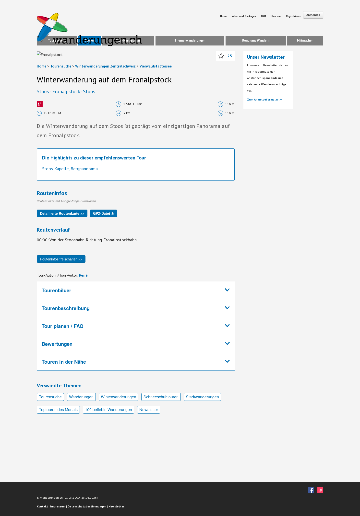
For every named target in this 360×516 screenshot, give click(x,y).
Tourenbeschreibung (66, 308)
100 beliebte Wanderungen (108, 409)
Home (223, 16)
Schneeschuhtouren (161, 397)
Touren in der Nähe (64, 361)
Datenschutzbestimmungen (87, 506)
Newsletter (148, 409)
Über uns (276, 16)
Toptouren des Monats (58, 409)
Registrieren (293, 16)
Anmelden (313, 15)
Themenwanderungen (189, 40)
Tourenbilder (56, 290)
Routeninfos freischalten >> (61, 259)
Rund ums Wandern (255, 40)
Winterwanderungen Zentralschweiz (105, 66)
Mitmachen (305, 40)
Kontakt (42, 506)
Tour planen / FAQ (63, 325)
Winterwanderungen (118, 397)
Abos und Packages (244, 16)
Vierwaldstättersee (156, 66)
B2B (264, 16)
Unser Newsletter (266, 57)
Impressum (57, 506)
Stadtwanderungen (202, 397)
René (83, 275)
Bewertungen (57, 343)
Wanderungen (81, 397)
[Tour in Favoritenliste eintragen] (221, 56)
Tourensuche (60, 66)
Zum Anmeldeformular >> (264, 99)
